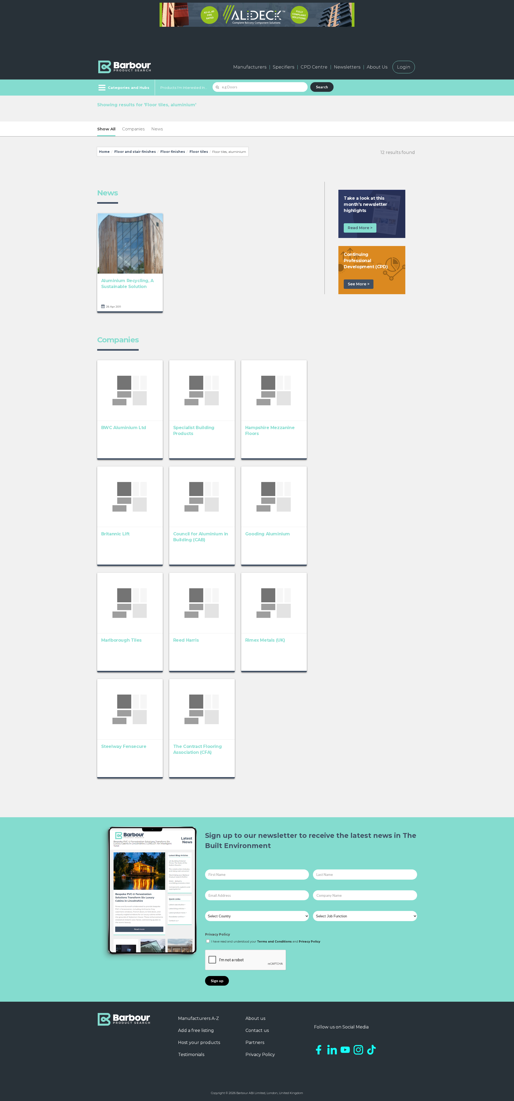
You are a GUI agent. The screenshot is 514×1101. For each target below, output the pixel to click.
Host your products (199, 1042)
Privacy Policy (217, 934)
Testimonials (191, 1054)
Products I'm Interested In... (183, 87)
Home (104, 152)
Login (403, 67)
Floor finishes (172, 152)
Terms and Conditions (274, 941)
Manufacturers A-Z (198, 1018)
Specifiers (283, 67)
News (157, 128)
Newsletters (347, 67)
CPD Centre (314, 67)
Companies (133, 128)
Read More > (360, 227)
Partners (254, 1042)
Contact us (257, 1030)
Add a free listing (196, 1030)
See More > (358, 284)
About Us (377, 67)
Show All (106, 128)
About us (255, 1018)
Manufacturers (249, 67)
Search (322, 87)
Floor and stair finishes (135, 152)
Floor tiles (199, 152)
